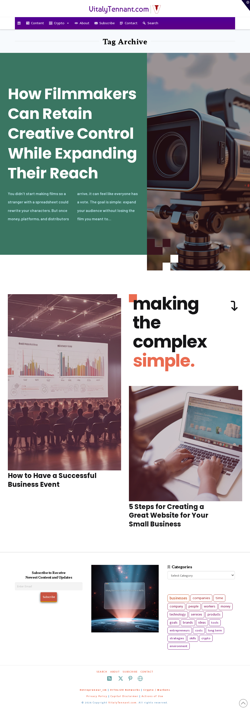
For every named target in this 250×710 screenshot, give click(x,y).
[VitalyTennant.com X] (120, 678)
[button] (245, 5)
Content (37, 23)
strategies (177, 638)
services (196, 614)
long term (215, 630)
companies (201, 598)
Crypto (59, 23)
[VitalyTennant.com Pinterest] (130, 678)
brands (188, 622)
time (219, 598)
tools (215, 622)
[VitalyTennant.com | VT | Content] (140, 678)
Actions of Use (152, 696)
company (176, 606)
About (84, 23)
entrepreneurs (180, 630)
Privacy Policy (96, 696)
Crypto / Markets (156, 690)
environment (179, 646)
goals (173, 622)
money (225, 606)
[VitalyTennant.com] (19, 23)
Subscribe (107, 23)
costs (199, 630)
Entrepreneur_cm (93, 690)
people (193, 606)
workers (209, 606)
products (214, 614)
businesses (178, 598)
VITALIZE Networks (125, 690)
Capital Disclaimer (124, 696)
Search (152, 23)
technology (178, 614)
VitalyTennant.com (122, 703)
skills (192, 638)
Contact (131, 23)
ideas (202, 622)
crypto (205, 638)
